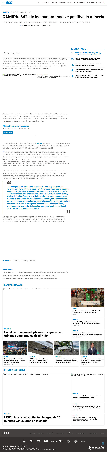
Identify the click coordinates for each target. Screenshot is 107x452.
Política (70, 2)
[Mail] (18, 53)
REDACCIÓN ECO (76, 325)
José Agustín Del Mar (8, 364)
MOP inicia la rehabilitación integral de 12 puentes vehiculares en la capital (32, 419)
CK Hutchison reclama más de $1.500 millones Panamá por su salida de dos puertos (30, 279)
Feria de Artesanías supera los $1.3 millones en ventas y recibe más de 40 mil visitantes (53, 76)
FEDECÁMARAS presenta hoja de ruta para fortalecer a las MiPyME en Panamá (29, 275)
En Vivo (98, 2)
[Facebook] (4, 53)
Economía (54, 2)
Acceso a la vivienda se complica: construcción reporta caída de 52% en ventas (87, 333)
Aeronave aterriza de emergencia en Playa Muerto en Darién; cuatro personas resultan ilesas (66, 360)
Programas (90, 2)
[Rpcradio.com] (61, 442)
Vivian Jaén (83, 364)
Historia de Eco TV (22, 446)
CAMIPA (16, 260)
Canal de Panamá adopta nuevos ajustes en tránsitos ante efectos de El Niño (33, 333)
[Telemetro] (24, 442)
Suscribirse (8, 133)
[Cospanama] (46, 442)
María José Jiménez (77, 336)
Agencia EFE (75, 314)
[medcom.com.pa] (83, 442)
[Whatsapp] (13, 53)
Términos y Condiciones (9, 446)
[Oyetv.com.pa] (38, 442)
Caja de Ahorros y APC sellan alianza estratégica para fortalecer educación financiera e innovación (35, 272)
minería (39, 143)
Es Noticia (45, 2)
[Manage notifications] (103, 443)
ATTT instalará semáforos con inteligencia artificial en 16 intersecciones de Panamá (39, 360)
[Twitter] (9, 53)
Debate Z (37, 2)
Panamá (24, 260)
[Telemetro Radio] (75, 442)
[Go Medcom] (53, 442)
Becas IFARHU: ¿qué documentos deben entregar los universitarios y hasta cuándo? (88, 53)
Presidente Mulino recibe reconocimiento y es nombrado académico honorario (89, 64)
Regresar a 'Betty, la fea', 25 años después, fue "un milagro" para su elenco (89, 70)
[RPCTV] (31, 442)
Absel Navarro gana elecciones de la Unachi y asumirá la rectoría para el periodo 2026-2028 (92, 360)
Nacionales (62, 2)
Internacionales (79, 2)
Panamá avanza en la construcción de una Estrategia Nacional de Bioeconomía (87, 58)
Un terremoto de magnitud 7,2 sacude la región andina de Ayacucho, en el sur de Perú (89, 76)
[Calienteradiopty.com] (68, 442)
